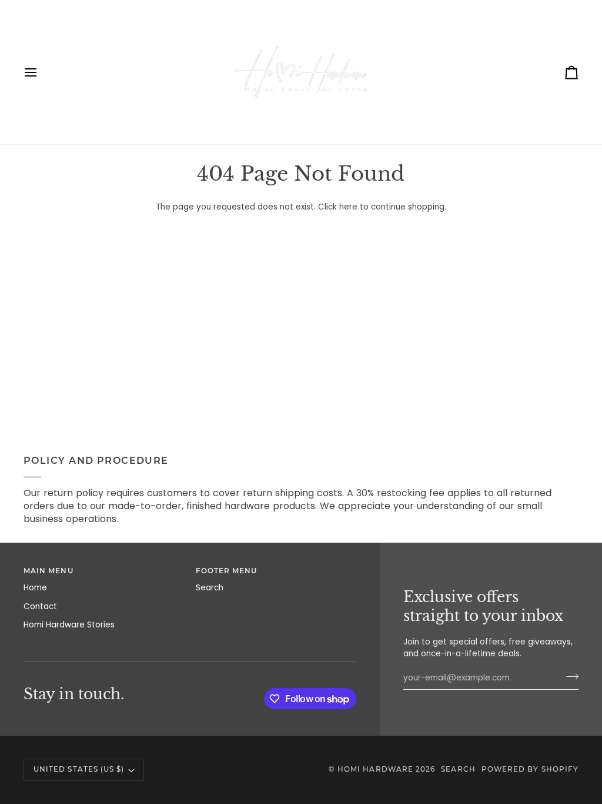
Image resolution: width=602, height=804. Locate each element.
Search (209, 587)
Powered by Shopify (529, 769)
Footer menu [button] (226, 571)
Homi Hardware (375, 769)
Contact (40, 606)
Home (35, 587)
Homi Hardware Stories (69, 624)
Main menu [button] (48, 571)
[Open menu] (41, 72)
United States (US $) (79, 769)
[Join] (568, 676)
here (348, 206)
